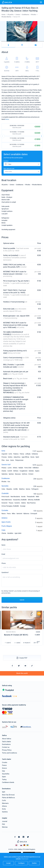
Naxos (4, 513)
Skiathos (22, 489)
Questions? (5, 572)
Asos (7, 460)
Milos (13, 513)
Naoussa (18, 474)
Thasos (11, 503)
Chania (4, 533)
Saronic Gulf (6, 465)
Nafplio (21, 467)
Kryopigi (22, 506)
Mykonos (26, 513)
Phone (4, 563)
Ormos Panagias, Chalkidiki (10, 506)
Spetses (11, 474)
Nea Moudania (15, 496)
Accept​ (8, 863)
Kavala (23, 496)
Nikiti (37, 496)
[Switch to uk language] (27, 845)
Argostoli (4, 454)
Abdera (23, 503)
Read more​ (24, 859)
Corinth (9, 471)
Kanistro (17, 503)
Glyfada (31, 471)
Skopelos (9, 489)
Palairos (16, 454)
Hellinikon (36, 467)
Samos (28, 489)
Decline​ (34, 863)
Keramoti (4, 503)
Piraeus (4, 467)
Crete (3, 530)
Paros (9, 513)
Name (3, 545)
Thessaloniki (31, 496)
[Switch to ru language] (21, 845)
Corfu (10, 454)
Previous (3, 136)
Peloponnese (19, 460)
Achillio (15, 489)
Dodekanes (6, 478)
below (7, 119)
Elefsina (15, 471)
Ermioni (30, 474)
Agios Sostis (6, 522)
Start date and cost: (9, 168)
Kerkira (10, 457)
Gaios (12, 460)
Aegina (37, 471)
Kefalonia (35, 454)
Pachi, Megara (7, 526)
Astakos (4, 518)
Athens (15, 467)
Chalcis (4, 471)
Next (41, 136)
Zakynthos (17, 457)
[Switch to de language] (24, 845)
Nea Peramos (31, 503)
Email (3, 554)
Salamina (4, 474)
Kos (9, 481)
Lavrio (10, 467)
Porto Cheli (27, 467)
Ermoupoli (33, 513)
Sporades (5, 486)
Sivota (32, 457)
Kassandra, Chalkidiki (20, 499)
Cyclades (5, 510)
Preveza (4, 457)
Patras (22, 454)
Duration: (6, 161)
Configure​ (21, 863)
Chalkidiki (5, 493)
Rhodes (4, 481)
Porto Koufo (5, 496)
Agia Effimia (25, 457)
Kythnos (24, 474)
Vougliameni (23, 471)
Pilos (3, 460)
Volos (3, 489)
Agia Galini (18, 533)
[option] (22, 31)
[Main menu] (40, 2)
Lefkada (27, 454)
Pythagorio (34, 489)
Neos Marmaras (7, 499)
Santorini (19, 513)
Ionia (3, 451)
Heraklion (10, 533)
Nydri (37, 457)
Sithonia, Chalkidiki (34, 499)
